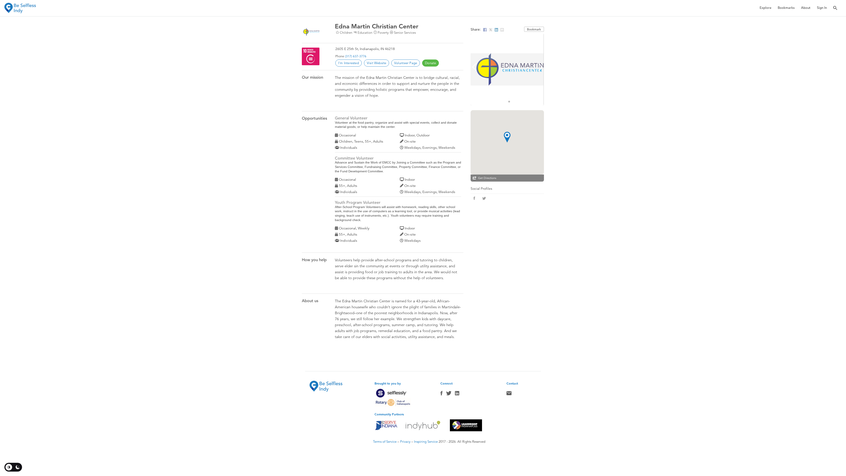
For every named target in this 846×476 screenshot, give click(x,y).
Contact (509, 394)
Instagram (457, 394)
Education (365, 32)
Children (346, 32)
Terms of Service (385, 441)
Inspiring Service (426, 441)
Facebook (441, 394)
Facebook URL (474, 198)
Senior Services (405, 32)
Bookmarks (786, 8)
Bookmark (534, 29)
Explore (765, 8)
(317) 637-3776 (355, 56)
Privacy (405, 441)
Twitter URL (484, 198)
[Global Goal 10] (310, 56)
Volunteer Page (405, 63)
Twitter (448, 394)
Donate (430, 63)
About (806, 8)
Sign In (822, 8)
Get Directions (487, 178)
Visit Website (376, 63)
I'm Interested (348, 63)
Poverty (383, 32)
